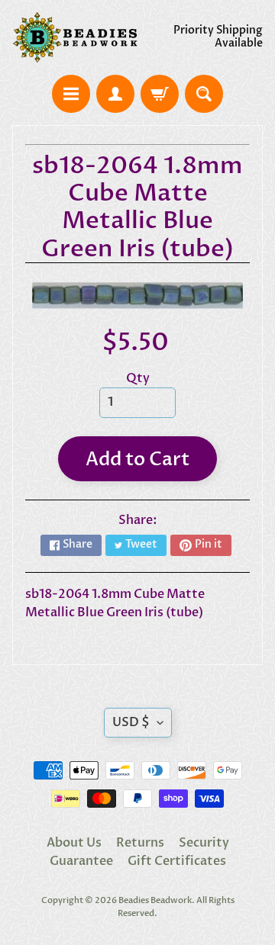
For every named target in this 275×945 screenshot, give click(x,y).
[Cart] (160, 94)
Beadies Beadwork (155, 900)
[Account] (115, 94)
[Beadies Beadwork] (75, 37)
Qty (138, 378)
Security (204, 842)
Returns (140, 842)
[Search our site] (204, 94)
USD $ (131, 722)
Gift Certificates (177, 861)
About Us (74, 842)
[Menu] (71, 94)
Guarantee (81, 861)
